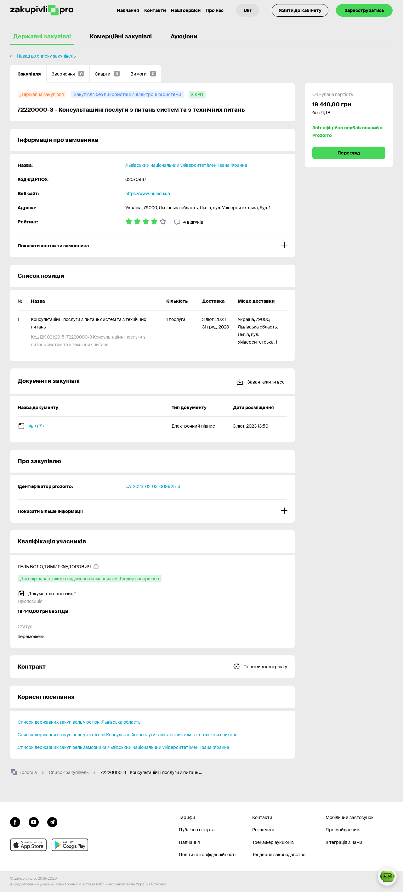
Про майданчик (342, 830)
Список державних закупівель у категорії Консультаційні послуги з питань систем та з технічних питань (127, 735)
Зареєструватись (364, 10)
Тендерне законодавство (278, 854)
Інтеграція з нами (344, 842)
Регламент (263, 830)
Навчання (128, 10)
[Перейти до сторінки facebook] (15, 821)
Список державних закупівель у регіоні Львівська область (79, 722)
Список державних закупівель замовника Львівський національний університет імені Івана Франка (123, 747)
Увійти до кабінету (300, 10)
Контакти (155, 10)
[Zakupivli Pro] (41, 10)
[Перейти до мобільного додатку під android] (70, 845)
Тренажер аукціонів (273, 842)
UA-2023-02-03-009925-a (152, 486)
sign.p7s (36, 426)
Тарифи (187, 817)
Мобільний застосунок (350, 817)
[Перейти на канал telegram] (52, 821)
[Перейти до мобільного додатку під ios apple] (28, 845)
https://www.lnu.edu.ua (147, 193)
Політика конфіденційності (207, 854)
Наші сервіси (186, 10)
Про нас (215, 10)
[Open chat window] (387, 876)
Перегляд (349, 153)
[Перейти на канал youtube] (34, 821)
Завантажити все (265, 382)
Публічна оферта (197, 830)
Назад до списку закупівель (46, 56)
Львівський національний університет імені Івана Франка (186, 165)
